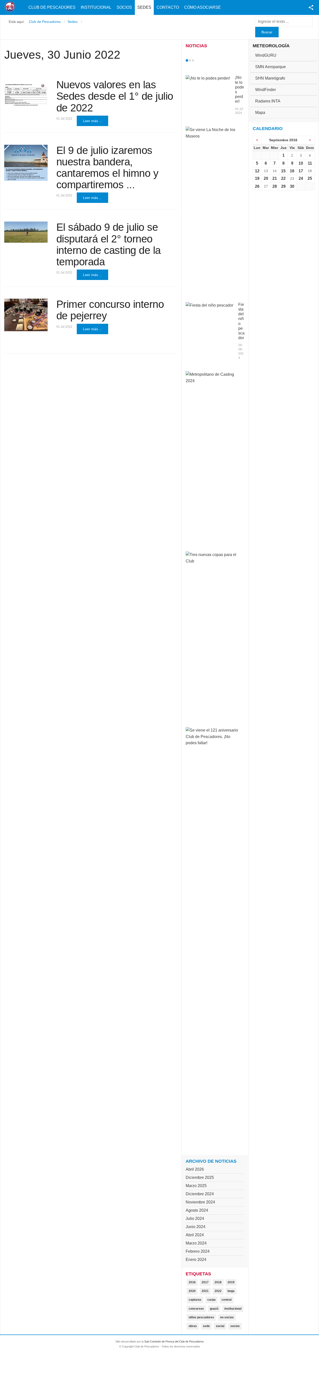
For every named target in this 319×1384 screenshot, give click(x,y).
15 (283, 171)
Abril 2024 (195, 1235)
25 (310, 178)
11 (310, 163)
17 (301, 171)
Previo (197, 60)
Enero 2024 (196, 1259)
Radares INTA (267, 101)
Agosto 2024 (197, 1210)
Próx (202, 60)
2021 (205, 1291)
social (220, 1326)
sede (206, 1326)
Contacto (168, 7)
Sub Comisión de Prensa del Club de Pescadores (174, 1341)
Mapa (260, 112)
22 (283, 178)
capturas (195, 1299)
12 (257, 171)
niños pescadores (201, 1317)
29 (283, 186)
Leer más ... (92, 121)
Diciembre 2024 (200, 1194)
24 (301, 178)
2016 (192, 1282)
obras (193, 1326)
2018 (218, 1282)
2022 (218, 1291)
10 (301, 163)
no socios (227, 1317)
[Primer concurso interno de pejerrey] (26, 315)
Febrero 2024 (198, 1251)
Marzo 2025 (196, 1186)
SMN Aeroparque (270, 67)
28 (274, 186)
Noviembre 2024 (200, 1202)
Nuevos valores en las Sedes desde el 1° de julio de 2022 (114, 96)
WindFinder (265, 90)
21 (274, 178)
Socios (124, 7)
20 (266, 178)
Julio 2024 (195, 1218)
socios (235, 1326)
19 (257, 178)
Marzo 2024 (196, 1243)
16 (292, 171)
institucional (232, 1308)
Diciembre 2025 (200, 1177)
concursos (196, 1308)
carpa (211, 1299)
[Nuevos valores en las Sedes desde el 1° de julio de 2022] (26, 93)
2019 (231, 1282)
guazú (214, 1308)
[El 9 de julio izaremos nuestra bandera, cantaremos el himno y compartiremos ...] (26, 163)
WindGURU (265, 55)
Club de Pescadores (52, 7)
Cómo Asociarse (202, 7)
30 (292, 186)
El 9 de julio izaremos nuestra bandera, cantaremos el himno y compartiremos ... (107, 167)
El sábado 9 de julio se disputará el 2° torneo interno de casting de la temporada (108, 244)
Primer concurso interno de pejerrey (110, 310)
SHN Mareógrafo (270, 78)
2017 (205, 1282)
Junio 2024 (195, 1227)
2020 (192, 1291)
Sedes (144, 7)
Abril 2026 (195, 1169)
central (227, 1299)
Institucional (96, 7)
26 (257, 186)
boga (231, 1291)
